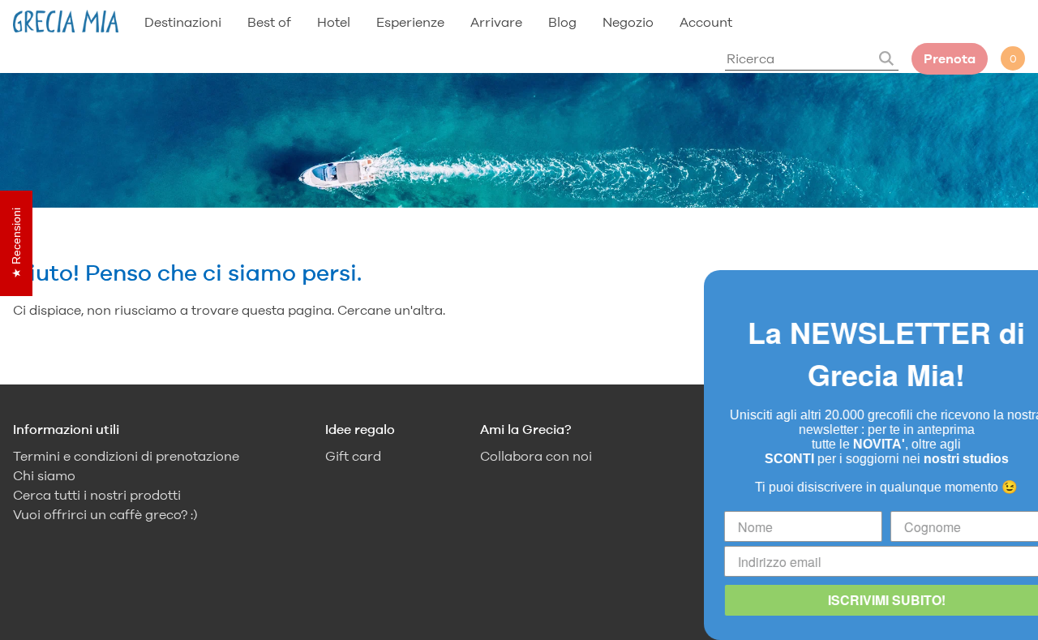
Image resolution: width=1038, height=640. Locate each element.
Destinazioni (182, 22)
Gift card (353, 456)
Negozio (628, 22)
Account (706, 22)
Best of (269, 22)
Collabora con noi (536, 456)
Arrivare (496, 22)
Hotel (333, 22)
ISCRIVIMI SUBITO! (856, 600)
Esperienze (410, 22)
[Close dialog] (1023, 285)
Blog (562, 22)
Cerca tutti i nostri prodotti (97, 495)
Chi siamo (44, 476)
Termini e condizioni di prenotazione (126, 456)
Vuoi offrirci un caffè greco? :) (105, 515)
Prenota (950, 59)
